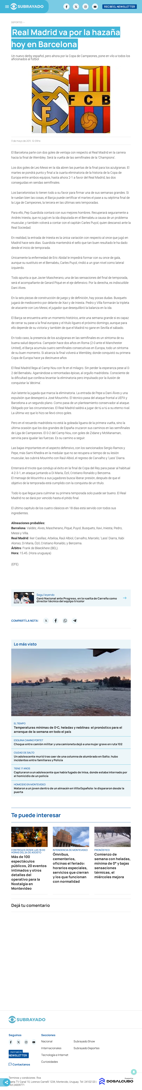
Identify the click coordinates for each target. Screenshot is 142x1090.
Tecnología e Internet (54, 1055)
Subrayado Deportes (86, 1048)
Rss (39, 1077)
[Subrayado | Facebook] (66, 6)
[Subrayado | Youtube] (95, 6)
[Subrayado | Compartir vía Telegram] (75, 621)
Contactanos (21, 1064)
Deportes (16, 22)
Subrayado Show (84, 1041)
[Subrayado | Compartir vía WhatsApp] (65, 621)
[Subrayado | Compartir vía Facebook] (56, 621)
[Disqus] (71, 959)
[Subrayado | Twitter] (76, 6)
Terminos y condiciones (22, 1077)
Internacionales (51, 1048)
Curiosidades (49, 1062)
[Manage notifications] (134, 1072)
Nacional (46, 1041)
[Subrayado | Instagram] (85, 6)
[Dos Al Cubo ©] (116, 1084)
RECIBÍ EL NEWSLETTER (119, 7)
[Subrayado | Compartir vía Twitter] (46, 621)
